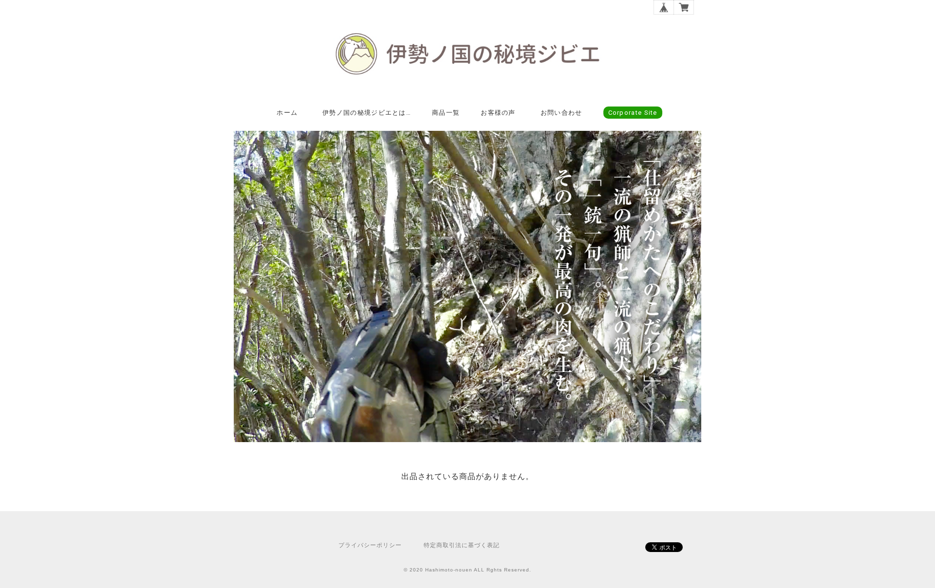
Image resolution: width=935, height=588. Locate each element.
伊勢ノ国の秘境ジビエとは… (366, 112)
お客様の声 (498, 112)
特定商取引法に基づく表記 (462, 545)
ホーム (287, 112)
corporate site (632, 112)
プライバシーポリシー (370, 545)
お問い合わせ (561, 112)
